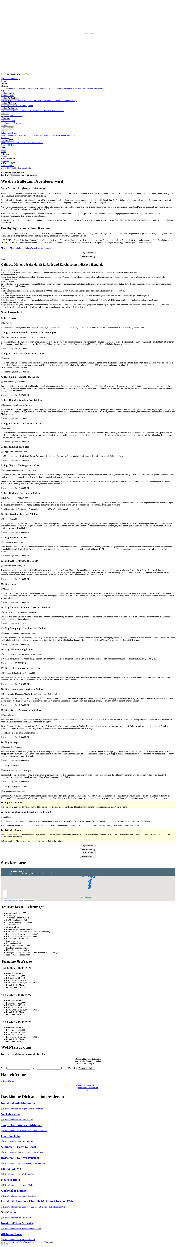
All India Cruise (7, 95)
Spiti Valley (72, 100)
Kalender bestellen (35, 143)
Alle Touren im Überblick (11, 123)
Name (3, 1068)
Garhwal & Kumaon (24, 100)
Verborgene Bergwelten (94, 88)
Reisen (4, 83)
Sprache (64, 1068)
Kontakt (4, 145)
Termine (4, 125)
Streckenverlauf (20, 168)
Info (29, 168)
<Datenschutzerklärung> (33, 1242)
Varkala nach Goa (56, 111)
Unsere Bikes (21, 135)
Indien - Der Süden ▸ (9, 108)
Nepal (9, 133)
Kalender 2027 (7, 140)
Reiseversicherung (8, 135)
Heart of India (6, 105)
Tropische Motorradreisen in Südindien (70, 88)
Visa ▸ (4, 130)
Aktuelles (5, 137)
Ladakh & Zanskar (40, 100)
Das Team (44, 135)
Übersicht (5, 168)
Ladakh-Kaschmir (8, 100)
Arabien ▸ (5, 118)
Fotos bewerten (21, 143)
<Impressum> (9, 1242)
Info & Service (7, 128)
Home (3, 81)
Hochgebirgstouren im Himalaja (14, 88)
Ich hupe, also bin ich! (68, 135)
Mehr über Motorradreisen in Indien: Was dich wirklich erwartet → (28, 248)
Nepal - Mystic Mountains (11, 116)
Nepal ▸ (5, 113)
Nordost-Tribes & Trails (57, 100)
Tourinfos (5, 259)
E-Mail (33, 1068)
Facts (11, 168)
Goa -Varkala (6, 111)
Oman (14, 133)
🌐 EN (11, 145)
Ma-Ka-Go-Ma (18, 105)
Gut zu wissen (34, 135)
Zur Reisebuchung (88, 257)
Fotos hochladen (8, 143)
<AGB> (18, 1242)
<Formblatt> (48, 1242)
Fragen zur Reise (88, 253)
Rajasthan (29, 105)
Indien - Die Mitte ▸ (9, 103)
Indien (3, 133)
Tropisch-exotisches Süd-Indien (36, 111)
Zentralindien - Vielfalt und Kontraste (41, 88)
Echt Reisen (54, 135)
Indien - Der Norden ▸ (10, 98)
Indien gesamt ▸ (8, 93)
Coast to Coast (18, 111)
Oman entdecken (8, 121)
